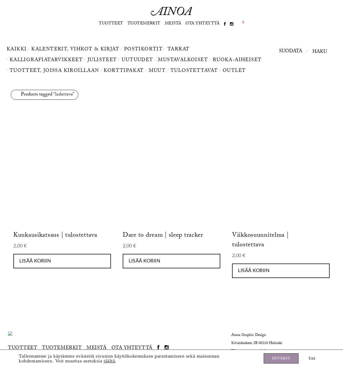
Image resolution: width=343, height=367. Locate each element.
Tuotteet (111, 23)
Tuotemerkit (144, 23)
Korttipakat (124, 71)
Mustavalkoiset (183, 60)
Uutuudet (137, 60)
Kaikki (17, 50)
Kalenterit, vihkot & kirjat (75, 50)
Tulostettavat (194, 71)
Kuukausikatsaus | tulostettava (55, 235)
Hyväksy (281, 358)
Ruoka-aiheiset (237, 60)
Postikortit (143, 50)
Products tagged (47, 95)
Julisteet (102, 60)
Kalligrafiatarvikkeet (46, 60)
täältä (109, 361)
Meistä (173, 23)
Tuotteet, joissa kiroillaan (54, 71)
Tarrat (178, 50)
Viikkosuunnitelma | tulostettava (260, 240)
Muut (157, 71)
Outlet (234, 71)
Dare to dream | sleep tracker (163, 235)
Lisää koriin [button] (35, 261)
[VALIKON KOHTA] (225, 24)
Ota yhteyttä (202, 23)
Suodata (290, 51)
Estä (312, 358)
